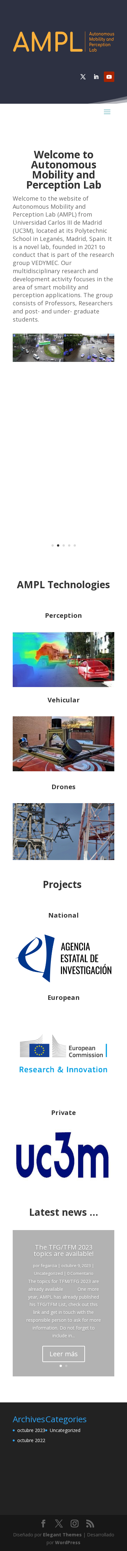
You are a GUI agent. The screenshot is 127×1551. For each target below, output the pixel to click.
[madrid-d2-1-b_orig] (63, 360)
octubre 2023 (31, 1430)
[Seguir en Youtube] (109, 77)
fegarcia (49, 1265)
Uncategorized (48, 1273)
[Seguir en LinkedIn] (96, 77)
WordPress (67, 1542)
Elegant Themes (62, 1534)
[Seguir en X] (83, 77)
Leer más (63, 1353)
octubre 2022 (31, 1440)
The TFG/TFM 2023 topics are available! (64, 1250)
